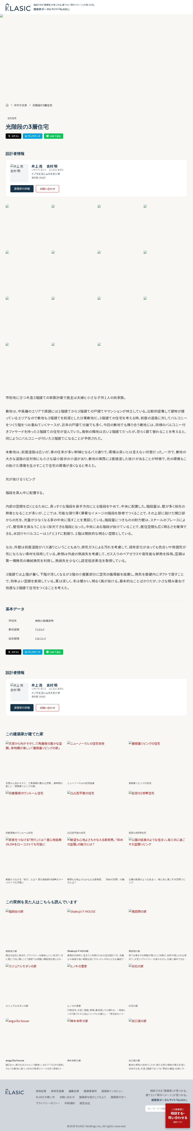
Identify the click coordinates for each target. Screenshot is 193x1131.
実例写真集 (20, 105)
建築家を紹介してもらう (92, 1097)
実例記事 (41, 1091)
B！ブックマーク (32, 136)
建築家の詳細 (22, 188)
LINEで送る (55, 136)
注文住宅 (11, 118)
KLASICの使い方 (45, 1097)
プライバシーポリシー (48, 1103)
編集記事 (74, 1091)
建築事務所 (90, 1091)
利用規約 (69, 1103)
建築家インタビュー (112, 1091)
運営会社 (85, 1103)
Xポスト (15, 136)
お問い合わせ (47, 189)
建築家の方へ (118, 1097)
